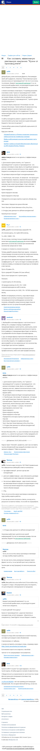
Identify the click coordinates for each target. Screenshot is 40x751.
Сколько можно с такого (10, 688)
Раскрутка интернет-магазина (12, 655)
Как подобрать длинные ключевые (28, 216)
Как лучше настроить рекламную (12, 360)
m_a (8, 225)
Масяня (9, 593)
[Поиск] (30, 2)
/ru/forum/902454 (7, 682)
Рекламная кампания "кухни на (12, 218)
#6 (20, 521)
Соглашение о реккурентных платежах (13, 732)
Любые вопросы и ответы (10, 216)
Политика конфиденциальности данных (14, 727)
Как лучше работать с (19, 571)
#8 (20, 595)
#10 (21, 666)
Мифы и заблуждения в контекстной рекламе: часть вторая (20, 140)
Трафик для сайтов (14, 55)
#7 (20, 579)
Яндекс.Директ (27, 55)
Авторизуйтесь (13, 699)
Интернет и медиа (7, 716)
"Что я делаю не (8, 511)
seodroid (10, 317)
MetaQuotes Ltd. (13, 740)
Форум (4, 55)
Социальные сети (7, 711)
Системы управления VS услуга (12, 513)
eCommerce (5, 719)
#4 (20, 369)
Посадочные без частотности (25, 688)
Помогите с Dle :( (31, 571)
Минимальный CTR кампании (11, 358)
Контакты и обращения (9, 735)
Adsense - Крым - (8, 452)
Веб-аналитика (6, 714)
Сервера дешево (8, 571)
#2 (20, 227)
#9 (20, 632)
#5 (20, 462)
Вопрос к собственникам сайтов (12, 309)
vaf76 (8, 71)
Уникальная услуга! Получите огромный (14, 686)
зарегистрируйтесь (27, 699)
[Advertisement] (20, 10)
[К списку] (5, 59)
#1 (20, 154)
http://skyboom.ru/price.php (25, 625)
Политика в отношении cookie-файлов (13, 730)
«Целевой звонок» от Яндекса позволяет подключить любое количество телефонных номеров (20, 135)
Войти (36, 2)
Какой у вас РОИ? (18, 511)
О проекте (5, 722)
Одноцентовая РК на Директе (11, 311)
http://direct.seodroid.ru (29, 354)
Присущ (9, 460)
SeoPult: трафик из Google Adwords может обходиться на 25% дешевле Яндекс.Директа (21, 145)
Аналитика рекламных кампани (12, 307)
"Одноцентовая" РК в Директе (11, 454)
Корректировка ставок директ (22, 452)
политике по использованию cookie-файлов (20, 748)
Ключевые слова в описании (11, 657)
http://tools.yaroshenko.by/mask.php (14, 646)
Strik (8, 152)
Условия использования (9, 725)
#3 (20, 319)
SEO (3, 709)
